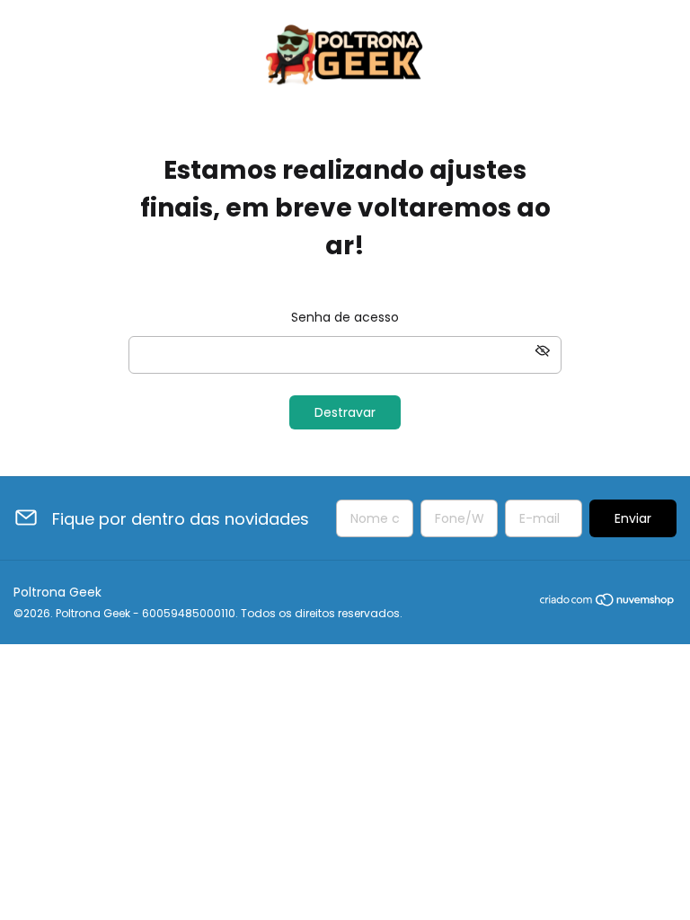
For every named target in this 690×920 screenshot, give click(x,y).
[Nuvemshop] (608, 603)
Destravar (345, 412)
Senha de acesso (345, 317)
